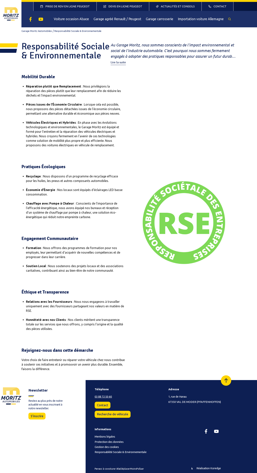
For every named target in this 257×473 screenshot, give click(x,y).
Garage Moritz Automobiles (36, 31)
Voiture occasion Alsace (71, 19)
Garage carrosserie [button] (159, 19)
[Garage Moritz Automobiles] (10, 13)
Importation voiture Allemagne (201, 19)
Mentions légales (105, 436)
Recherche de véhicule (112, 414)
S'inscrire (37, 416)
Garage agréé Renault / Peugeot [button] (117, 19)
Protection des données (109, 441)
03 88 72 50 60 (103, 396)
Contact (102, 405)
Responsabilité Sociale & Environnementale (121, 452)
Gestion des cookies (107, 446)
